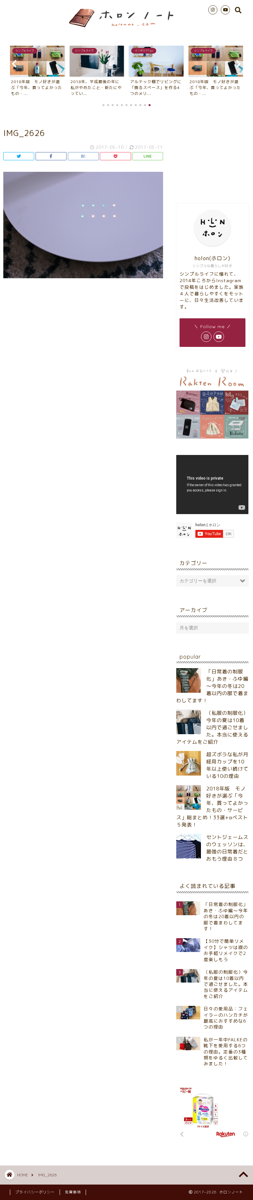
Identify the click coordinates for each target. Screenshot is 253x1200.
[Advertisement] (212, 154)
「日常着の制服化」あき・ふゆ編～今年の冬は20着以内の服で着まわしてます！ (212, 686)
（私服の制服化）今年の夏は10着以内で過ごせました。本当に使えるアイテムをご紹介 (212, 727)
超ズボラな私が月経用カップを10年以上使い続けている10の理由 (227, 765)
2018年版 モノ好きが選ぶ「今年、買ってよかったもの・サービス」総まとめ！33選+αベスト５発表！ (212, 806)
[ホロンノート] (126, 29)
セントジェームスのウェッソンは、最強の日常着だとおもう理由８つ (227, 848)
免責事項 (73, 1192)
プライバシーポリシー (35, 1192)
